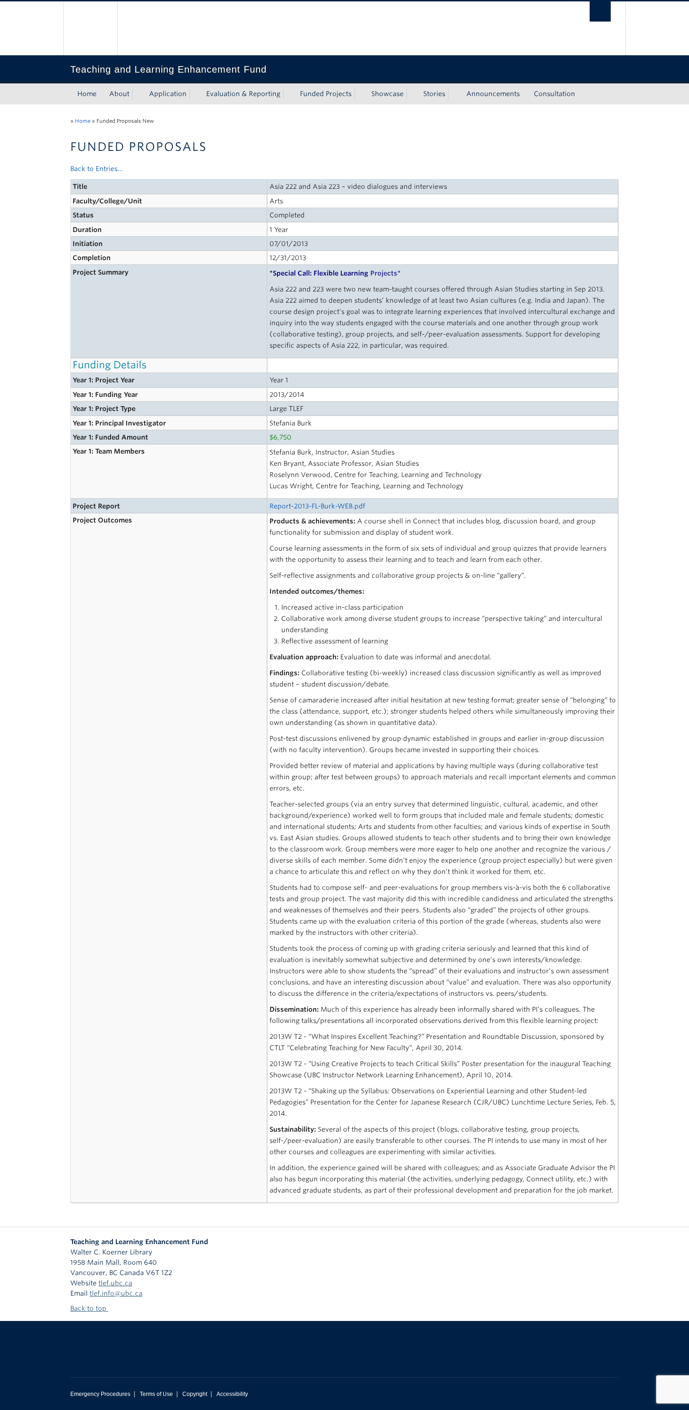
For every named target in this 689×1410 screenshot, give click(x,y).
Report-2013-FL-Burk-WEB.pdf (317, 506)
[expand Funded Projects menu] (360, 94)
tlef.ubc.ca (115, 1283)
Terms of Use (156, 1394)
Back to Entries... (96, 168)
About (119, 93)
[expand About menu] (137, 94)
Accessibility (232, 1394)
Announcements (493, 93)
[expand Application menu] (195, 94)
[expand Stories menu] (453, 94)
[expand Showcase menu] (412, 94)
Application (168, 93)
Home (87, 93)
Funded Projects (326, 93)
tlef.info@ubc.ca (116, 1293)
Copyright (194, 1394)
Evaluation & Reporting (243, 93)
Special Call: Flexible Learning (335, 273)
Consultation (554, 93)
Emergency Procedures (100, 1394)
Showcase (387, 93)
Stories (434, 93)
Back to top (89, 1308)
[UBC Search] (600, 11)
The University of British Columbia (90, 28)
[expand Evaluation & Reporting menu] (288, 94)
